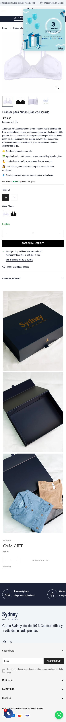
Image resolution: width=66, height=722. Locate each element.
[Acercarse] (57, 87)
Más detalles (7, 567)
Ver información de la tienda (19, 259)
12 (7, 198)
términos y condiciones (48, 669)
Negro (13, 214)
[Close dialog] (60, 13)
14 (15, 198)
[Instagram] (11, 641)
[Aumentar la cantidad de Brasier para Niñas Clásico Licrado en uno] (60, 233)
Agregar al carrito (41, 560)
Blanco (6, 214)
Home (4, 28)
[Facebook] (4, 641)
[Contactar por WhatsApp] (59, 715)
